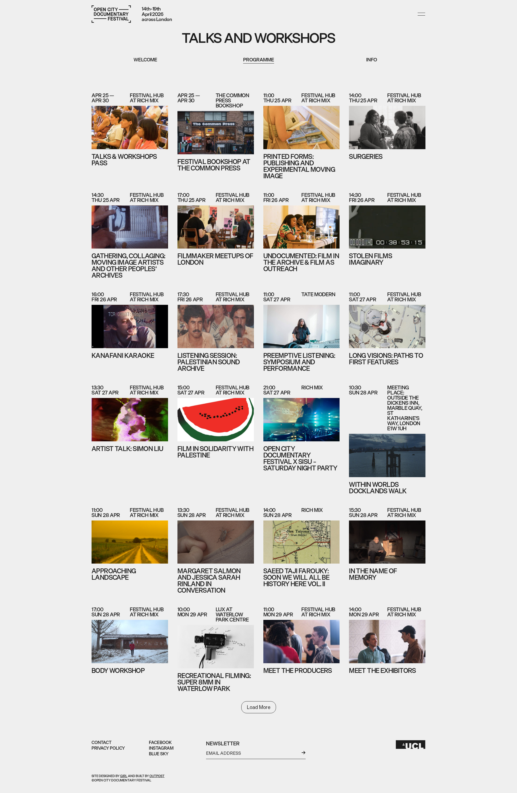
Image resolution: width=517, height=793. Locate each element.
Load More (258, 707)
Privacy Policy (108, 748)
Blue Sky (159, 754)
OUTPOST (157, 776)
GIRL (123, 776)
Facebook (160, 742)
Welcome (145, 59)
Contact (101, 742)
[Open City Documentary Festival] (111, 14)
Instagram (161, 748)
